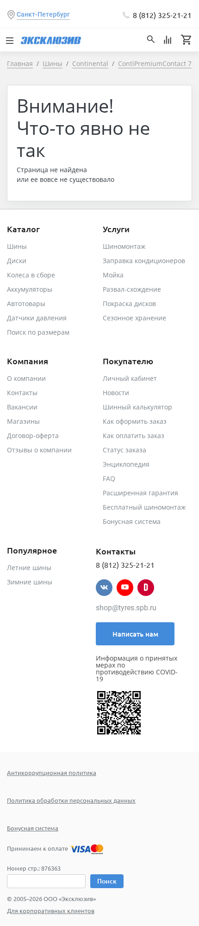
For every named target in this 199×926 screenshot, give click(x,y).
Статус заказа (124, 449)
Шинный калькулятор (137, 407)
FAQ (109, 478)
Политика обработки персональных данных (71, 800)
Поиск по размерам (38, 332)
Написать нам (135, 633)
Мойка (113, 275)
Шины (17, 246)
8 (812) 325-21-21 (162, 14)
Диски (16, 260)
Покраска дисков (129, 303)
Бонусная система (132, 521)
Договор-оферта (33, 435)
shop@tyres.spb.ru (126, 607)
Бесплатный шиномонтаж (144, 507)
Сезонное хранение (134, 317)
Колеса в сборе (31, 275)
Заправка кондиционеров (144, 260)
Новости (116, 392)
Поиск (107, 881)
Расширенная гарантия (140, 492)
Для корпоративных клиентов (50, 910)
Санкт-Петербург (43, 14)
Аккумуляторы (29, 289)
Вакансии (22, 407)
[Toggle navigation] (9, 40)
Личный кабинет (130, 378)
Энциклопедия (126, 464)
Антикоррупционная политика (51, 772)
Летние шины (29, 567)
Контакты (22, 392)
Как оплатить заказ (133, 435)
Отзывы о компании (39, 449)
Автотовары (26, 303)
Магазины (23, 421)
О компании (26, 378)
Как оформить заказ (135, 421)
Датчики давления (37, 317)
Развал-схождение (132, 289)
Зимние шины (29, 581)
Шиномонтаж (124, 246)
